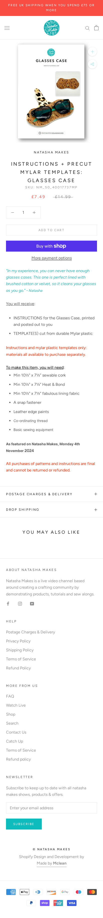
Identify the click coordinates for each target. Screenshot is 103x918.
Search (12, 723)
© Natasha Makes (51, 849)
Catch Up (14, 741)
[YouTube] (32, 603)
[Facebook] (8, 603)
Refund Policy (18, 668)
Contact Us (16, 732)
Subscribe (23, 824)
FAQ (10, 696)
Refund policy (18, 759)
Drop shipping (23, 509)
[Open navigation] (7, 28)
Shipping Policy (20, 650)
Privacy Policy (18, 641)
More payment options (52, 258)
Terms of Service (21, 659)
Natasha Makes (51, 152)
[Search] (87, 27)
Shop (10, 714)
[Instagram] (20, 603)
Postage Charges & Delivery (39, 494)
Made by (51, 863)
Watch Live (16, 705)
